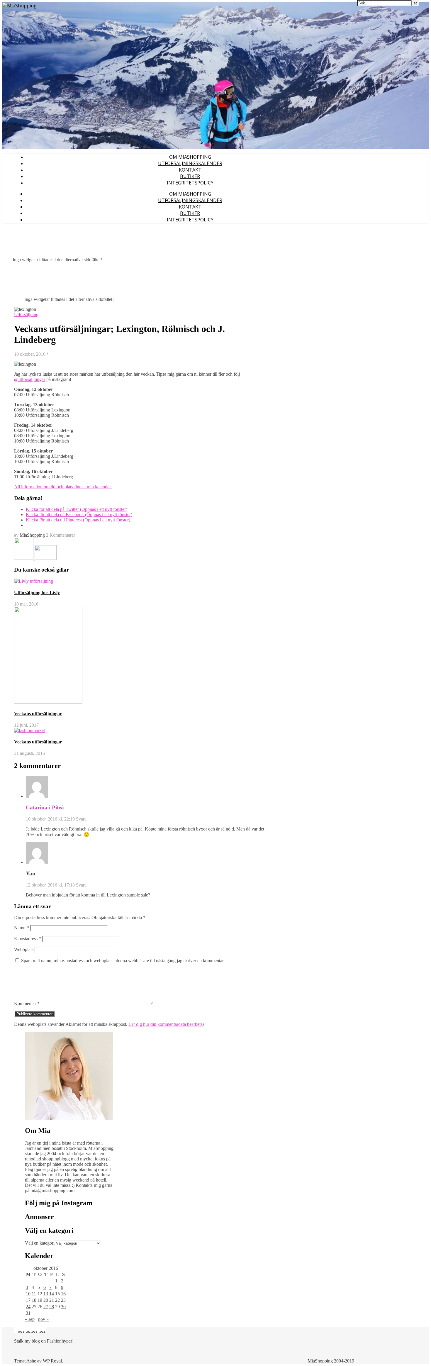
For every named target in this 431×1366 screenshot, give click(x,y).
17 (28, 1300)
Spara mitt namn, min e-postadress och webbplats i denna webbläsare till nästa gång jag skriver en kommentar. (123, 960)
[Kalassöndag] (46, 558)
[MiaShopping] (19, 5)
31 (28, 1313)
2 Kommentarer (60, 535)
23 (63, 1300)
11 (34, 1293)
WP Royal (52, 1360)
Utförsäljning (26, 314)
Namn (21, 927)
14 (51, 1293)
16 (63, 1293)
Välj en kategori (40, 1242)
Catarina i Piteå (45, 807)
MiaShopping (32, 535)
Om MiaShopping (190, 157)
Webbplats (23, 949)
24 (28, 1306)
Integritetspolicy (190, 182)
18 (34, 1300)
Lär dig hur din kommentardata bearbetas (166, 1024)
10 (28, 1293)
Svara (81, 818)
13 (45, 1293)
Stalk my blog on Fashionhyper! (44, 1340)
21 (51, 1300)
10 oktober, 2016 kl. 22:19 (50, 818)
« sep (30, 1319)
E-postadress (27, 938)
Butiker (190, 176)
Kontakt (190, 170)
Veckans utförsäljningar (38, 713)
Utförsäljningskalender (190, 163)
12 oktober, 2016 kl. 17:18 (50, 884)
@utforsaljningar (29, 379)
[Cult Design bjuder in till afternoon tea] (24, 558)
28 (51, 1306)
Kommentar (27, 1003)
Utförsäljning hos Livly (37, 592)
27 (45, 1306)
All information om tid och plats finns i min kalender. (63, 486)
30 (63, 1306)
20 (45, 1300)
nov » (43, 1319)
